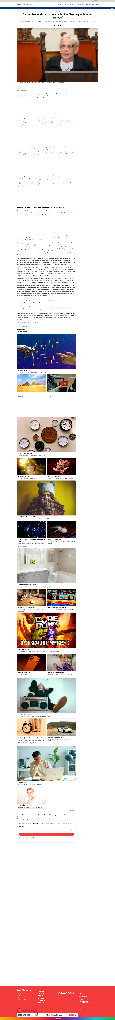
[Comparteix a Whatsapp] (58, 25)
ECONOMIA (85, 4)
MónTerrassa (39, 819)
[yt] (71, 994)
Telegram (19, 817)
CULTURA (71, 4)
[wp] (73, 994)
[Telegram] (66, 994)
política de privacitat (31, 838)
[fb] (59, 994)
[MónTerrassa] (15, 6)
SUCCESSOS (78, 4)
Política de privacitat (22, 999)
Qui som (19, 993)
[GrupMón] (94, 1)
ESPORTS (59, 4)
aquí (54, 815)
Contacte (19, 997)
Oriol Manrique (20, 89)
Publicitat (19, 995)
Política (59, 11)
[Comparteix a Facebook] (56, 25)
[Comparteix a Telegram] (60, 25)
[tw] (62, 994)
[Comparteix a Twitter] (54, 25)
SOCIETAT (65, 4)
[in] (69, 994)
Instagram (52, 819)
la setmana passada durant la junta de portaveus (54, 95)
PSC (19, 326)
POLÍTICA (91, 4)
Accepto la (29, 838)
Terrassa (25, 326)
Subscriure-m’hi (46, 834)
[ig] (64, 994)
